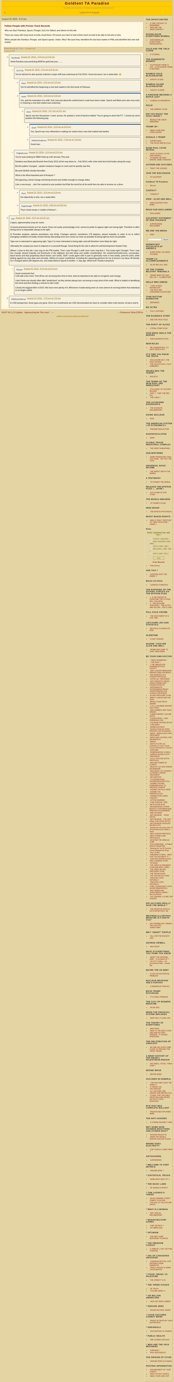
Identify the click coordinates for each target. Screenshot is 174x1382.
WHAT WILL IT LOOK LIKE (160, 1018)
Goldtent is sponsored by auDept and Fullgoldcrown (73, 316)
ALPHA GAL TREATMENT (160, 679)
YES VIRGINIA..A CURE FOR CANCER (161, 898)
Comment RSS (9, 51)
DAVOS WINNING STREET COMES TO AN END (160, 1199)
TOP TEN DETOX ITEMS (159, 876)
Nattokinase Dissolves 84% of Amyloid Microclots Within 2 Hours (161, 830)
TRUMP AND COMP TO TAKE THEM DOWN (159, 650)
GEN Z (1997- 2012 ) (160, 554)
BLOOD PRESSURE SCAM (160, 695)
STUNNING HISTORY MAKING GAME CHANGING (160, 159)
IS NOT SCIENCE (157, 639)
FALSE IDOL (155, 1007)
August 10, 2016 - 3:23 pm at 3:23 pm (54, 127)
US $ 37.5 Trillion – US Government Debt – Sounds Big (160, 963)
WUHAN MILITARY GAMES (160, 1310)
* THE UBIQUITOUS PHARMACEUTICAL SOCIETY (157, 667)
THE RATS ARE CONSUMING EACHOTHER (160, 291)
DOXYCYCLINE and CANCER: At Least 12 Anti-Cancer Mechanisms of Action (161, 746)
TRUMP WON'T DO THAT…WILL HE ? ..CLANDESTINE (160, 276)
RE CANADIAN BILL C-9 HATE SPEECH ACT (159, 348)
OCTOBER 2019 (156, 1228)
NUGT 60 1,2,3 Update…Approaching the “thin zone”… (26, 312)
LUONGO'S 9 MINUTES (159, 585)
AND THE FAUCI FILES (159, 320)
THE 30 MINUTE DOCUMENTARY (156, 409)
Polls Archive (155, 566)
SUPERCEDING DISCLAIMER (156, 225)
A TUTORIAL (155, 54)
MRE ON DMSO (156, 813)
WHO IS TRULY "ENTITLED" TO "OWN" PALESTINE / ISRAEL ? (161, 522)
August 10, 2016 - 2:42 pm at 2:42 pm (38, 57)
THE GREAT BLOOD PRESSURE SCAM (158, 870)
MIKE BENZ (154, 1029)
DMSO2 (153, 742)
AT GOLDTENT (156, 177)
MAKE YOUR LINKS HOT (159, 1376)
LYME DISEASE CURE (159, 802)
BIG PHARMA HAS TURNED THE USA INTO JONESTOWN (161, 925)
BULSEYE (154, 377)
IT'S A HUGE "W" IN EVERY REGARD (160, 390)
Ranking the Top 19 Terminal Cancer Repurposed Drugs (160, 849)
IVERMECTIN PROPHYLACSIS (156, 793)
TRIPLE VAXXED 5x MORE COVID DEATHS (160, 1268)
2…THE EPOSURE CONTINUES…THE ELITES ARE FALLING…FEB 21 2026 (161, 605)
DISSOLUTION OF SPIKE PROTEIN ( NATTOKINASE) (160, 730)
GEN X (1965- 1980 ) (161, 546)
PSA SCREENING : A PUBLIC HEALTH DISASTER (161, 845)
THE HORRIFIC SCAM (158, 109)
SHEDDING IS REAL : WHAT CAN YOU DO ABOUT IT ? (161, 856)
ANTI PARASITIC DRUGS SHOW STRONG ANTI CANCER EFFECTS (160, 683)
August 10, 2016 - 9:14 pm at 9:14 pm (40, 269)
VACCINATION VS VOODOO (161, 1331)
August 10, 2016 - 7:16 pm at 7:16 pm (64, 140)
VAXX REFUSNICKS (158, 1353)
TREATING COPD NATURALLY (157, 879)
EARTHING (154, 750)
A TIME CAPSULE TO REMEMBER (158, 24)
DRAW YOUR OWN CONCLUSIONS (157, 131)
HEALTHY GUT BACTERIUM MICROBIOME (161, 768)
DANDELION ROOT (157, 727)
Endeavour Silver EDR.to (131, 312)
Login (82, 12)
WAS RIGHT (154, 947)
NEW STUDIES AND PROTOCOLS (157, 837)
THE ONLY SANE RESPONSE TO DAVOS (159, 1237)
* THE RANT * (155, 662)
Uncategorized (30, 48)
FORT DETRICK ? (157, 1226)
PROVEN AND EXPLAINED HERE (160, 1113)
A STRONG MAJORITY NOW (161, 1122)
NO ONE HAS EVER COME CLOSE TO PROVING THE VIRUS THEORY (160, 1049)
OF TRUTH (154, 1289)
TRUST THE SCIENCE (158, 168)
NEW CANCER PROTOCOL (160, 834)
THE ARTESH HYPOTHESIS (161, 512)
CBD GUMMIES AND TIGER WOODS (160, 711)
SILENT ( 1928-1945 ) (161, 539)
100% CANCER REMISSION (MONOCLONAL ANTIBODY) (161, 672)
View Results (159, 562)
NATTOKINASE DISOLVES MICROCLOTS (160, 824)
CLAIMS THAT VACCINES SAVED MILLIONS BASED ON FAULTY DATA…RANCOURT (160, 1098)
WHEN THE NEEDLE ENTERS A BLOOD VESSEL (160, 1138)
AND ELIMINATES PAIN (159, 339)
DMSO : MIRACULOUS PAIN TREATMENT (161, 734)
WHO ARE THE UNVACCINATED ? (157, 28)
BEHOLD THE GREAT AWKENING (158, 121)
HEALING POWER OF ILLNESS (158, 764)
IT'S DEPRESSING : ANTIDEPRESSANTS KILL (160, 780)
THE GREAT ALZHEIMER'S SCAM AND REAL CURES (160, 866)
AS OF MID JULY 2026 (158, 265)
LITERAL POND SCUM (158, 328)
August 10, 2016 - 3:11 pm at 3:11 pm (41, 70)
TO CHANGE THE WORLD (160, 482)
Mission (153, 186)
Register (95, 12)
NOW (152, 234)
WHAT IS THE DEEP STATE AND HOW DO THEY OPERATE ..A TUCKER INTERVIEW (161, 1034)
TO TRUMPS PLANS (158, 503)
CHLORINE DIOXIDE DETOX (161, 723)
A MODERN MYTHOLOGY (160, 986)
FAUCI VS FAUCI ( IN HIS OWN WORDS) (160, 155)
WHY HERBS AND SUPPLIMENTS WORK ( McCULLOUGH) (159, 892)
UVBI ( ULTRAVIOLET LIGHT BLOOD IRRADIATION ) (161, 887)
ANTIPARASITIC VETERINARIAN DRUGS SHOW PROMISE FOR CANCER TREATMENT (159, 690)
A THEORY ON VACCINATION (155, 1088)
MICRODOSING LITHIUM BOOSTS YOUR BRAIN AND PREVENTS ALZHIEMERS (160, 809)
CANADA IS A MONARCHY (160, 101)
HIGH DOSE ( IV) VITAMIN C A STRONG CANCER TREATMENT (161, 773)
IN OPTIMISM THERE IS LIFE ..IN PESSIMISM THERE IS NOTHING (161, 67)
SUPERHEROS (156, 1160)
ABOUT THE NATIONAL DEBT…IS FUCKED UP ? (159, 958)
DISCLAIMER (155, 213)
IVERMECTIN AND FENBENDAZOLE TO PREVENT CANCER (158, 785)
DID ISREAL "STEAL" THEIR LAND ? (161, 1065)
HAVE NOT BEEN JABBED (160, 1301)
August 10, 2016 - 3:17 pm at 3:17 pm (49, 111)
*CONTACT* (154, 194)
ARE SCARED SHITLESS (160, 1340)
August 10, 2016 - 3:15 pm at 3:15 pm (44, 82)
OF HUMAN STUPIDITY (159, 1188)
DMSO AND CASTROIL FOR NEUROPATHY (161, 738)
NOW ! (152, 438)
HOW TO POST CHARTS (159, 1374)
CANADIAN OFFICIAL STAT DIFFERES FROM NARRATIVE (160, 1263)
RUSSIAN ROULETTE (158, 1135)
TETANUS (154, 863)
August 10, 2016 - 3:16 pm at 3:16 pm (44, 96)
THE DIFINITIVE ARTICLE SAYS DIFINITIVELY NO (160, 910)
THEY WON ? (155, 397)
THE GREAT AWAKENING (160, 448)
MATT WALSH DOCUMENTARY (156, 1214)
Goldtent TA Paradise (87, 3)
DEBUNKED (154, 302)
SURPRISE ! (155, 1350)
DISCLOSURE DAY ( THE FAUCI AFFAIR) (159, 361)
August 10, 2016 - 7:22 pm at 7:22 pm (44, 298)
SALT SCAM (154, 852)
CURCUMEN (154, 725)
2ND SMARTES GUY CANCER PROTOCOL (158, 676)
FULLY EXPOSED (157, 311)
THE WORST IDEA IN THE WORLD (160, 472)
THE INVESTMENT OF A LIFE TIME (159, 617)
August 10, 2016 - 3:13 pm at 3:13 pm (46, 152)
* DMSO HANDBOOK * (158, 660)
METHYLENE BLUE (157, 805)
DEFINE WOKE (156, 1074)
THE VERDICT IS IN (157, 1280)
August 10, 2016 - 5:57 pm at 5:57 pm (32, 218)
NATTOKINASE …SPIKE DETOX (159, 816)
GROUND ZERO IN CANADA (161, 1361)
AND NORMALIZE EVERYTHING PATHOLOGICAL (157, 42)
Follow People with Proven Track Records (27, 26)
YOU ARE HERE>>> (158, 1291)
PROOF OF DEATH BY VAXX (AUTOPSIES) (161, 1322)
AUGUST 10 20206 (157, 90)
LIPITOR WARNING (157, 800)
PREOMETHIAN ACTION (159, 429)
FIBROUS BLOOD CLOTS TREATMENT (160, 755)
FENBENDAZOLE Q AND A (160, 752)
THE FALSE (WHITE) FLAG (160, 143)
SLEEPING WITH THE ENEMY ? (158, 575)
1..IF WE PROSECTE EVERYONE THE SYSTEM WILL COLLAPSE (160, 599)
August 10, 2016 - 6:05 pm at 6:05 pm (50, 205)
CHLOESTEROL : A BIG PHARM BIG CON (159, 719)
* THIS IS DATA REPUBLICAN (156, 287)
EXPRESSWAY (156, 141)
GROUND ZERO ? (157, 1171)
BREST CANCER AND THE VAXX (160, 699)
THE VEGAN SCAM (157, 874)
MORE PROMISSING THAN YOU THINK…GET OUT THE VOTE (161, 459)
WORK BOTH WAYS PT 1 (160, 1179)
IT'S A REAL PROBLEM (159, 997)
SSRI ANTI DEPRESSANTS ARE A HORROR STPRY (160, 860)
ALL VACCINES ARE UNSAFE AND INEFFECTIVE (161, 1092)
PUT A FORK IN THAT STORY (158, 493)
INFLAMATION (155, 777)
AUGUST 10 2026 (156, 79)
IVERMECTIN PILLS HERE (160, 790)
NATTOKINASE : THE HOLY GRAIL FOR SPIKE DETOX (160, 820)
